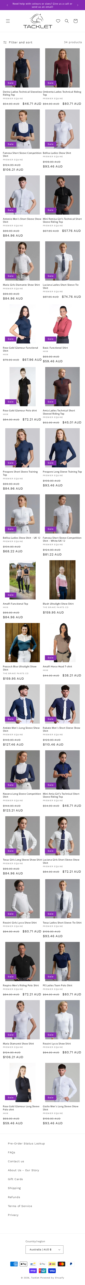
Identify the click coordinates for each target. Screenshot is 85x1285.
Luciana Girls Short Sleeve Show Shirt (61, 861)
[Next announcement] (77, 5)
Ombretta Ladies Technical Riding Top (62, 93)
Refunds (14, 1197)
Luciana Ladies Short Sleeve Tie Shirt (61, 286)
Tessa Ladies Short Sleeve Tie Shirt (62, 922)
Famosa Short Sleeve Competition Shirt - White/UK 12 (62, 539)
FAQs (11, 1152)
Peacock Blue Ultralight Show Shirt (20, 668)
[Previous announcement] (7, 5)
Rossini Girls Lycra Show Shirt (20, 922)
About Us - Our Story (23, 1170)
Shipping (14, 1188)
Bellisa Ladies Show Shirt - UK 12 (22, 537)
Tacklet (35, 1277)
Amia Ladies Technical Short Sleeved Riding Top (59, 412)
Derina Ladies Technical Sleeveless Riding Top (22, 93)
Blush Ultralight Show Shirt (58, 603)
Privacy (13, 1215)
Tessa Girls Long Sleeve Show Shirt (22, 859)
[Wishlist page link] (58, 21)
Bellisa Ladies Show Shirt (57, 152)
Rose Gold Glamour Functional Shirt (20, 349)
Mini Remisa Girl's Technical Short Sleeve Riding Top (62, 220)
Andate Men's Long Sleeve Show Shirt (21, 729)
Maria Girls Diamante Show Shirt (21, 284)
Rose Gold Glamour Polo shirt (20, 410)
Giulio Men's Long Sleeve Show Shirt (60, 1108)
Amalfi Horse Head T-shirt (57, 666)
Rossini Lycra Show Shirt (57, 1043)
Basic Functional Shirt (55, 347)
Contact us (16, 1161)
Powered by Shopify (52, 1277)
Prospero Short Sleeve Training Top (20, 473)
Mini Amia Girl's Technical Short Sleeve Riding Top (61, 795)
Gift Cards (15, 1179)
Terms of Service (20, 1206)
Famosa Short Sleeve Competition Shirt (22, 154)
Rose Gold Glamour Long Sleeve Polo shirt (21, 1108)
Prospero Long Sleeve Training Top (62, 471)
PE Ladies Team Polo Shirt (57, 985)
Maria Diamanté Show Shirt (18, 1043)
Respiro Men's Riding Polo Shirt (21, 985)
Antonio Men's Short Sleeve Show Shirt (22, 220)
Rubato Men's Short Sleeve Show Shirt (61, 729)
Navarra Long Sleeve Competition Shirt (22, 795)
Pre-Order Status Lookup (26, 1143)
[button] (8, 21)
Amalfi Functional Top (15, 603)
